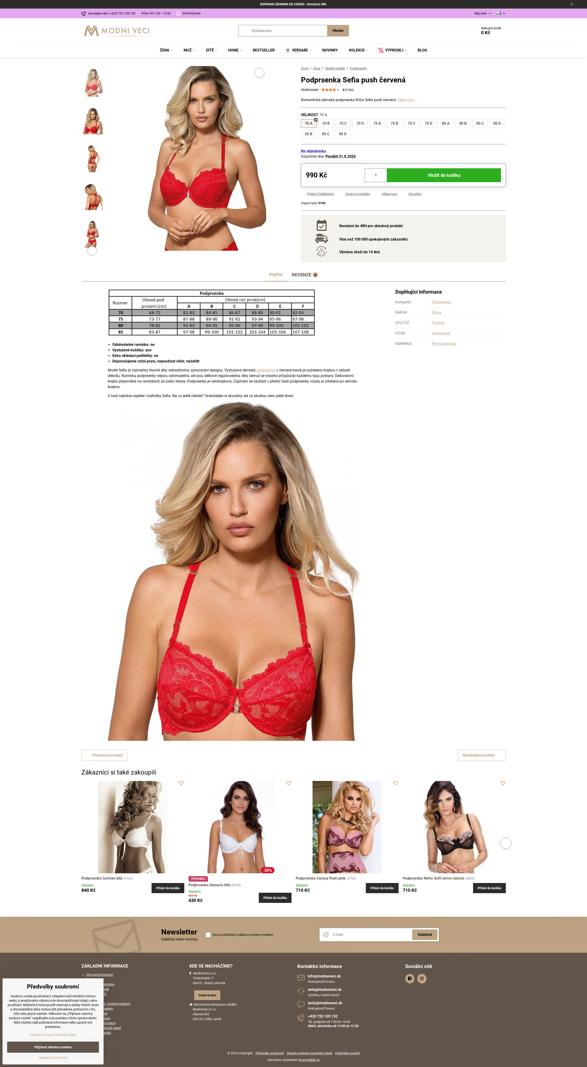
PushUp (438, 323)
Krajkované (441, 333)
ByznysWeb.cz (309, 1060)
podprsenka (266, 370)
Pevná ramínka (444, 343)
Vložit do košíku (444, 175)
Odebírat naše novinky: (179, 939)
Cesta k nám (207, 995)
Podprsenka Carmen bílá (101, 878)
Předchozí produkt (107, 755)
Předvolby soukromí (270, 1053)
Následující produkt (479, 755)
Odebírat (425, 934)
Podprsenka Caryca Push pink (321, 878)
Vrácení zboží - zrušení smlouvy (108, 1004)
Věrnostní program (99, 975)
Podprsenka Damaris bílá (209, 885)
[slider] (330, 90)
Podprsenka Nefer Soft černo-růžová (433, 878)
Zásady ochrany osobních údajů (309, 1053)
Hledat (338, 30)
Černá (436, 312)
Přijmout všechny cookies (53, 1047)
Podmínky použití (347, 1053)
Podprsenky (441, 302)
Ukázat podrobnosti (53, 1057)
